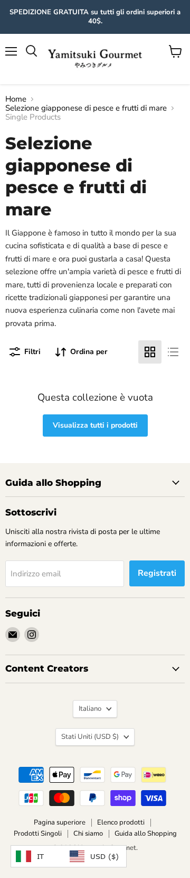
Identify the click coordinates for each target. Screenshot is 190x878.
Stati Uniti (90, 736)
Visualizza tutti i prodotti (95, 425)
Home (15, 99)
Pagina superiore (60, 822)
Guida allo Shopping (146, 833)
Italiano (90, 708)
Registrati (157, 573)
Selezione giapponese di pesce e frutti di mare (86, 108)
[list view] (173, 352)
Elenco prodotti (121, 822)
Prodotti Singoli (38, 833)
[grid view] (150, 352)
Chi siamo (88, 833)
